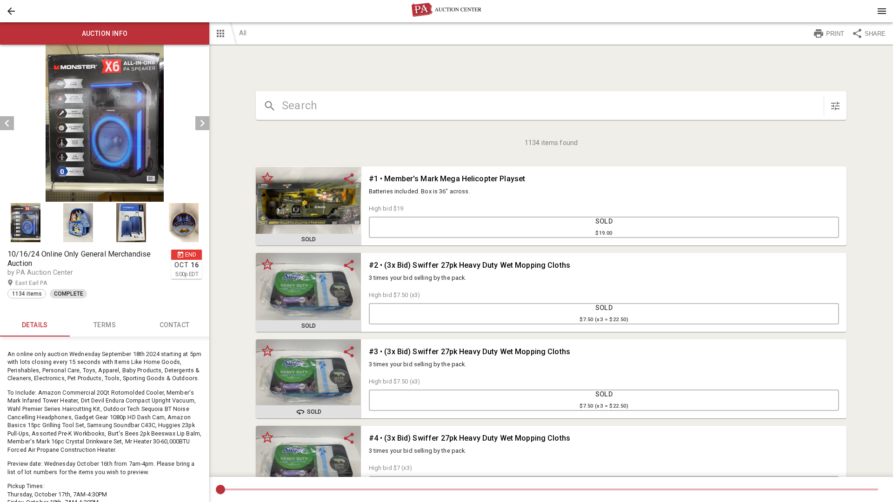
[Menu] (882, 11)
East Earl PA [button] (40, 282)
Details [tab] (35, 325)
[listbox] (104, 123)
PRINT (835, 33)
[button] (11, 11)
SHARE (875, 33)
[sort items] (835, 106)
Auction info (105, 33)
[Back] (11, 11)
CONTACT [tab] (175, 325)
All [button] (243, 33)
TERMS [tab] (104, 325)
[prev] (7, 123)
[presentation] (446, 11)
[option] (104, 123)
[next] (202, 123)
